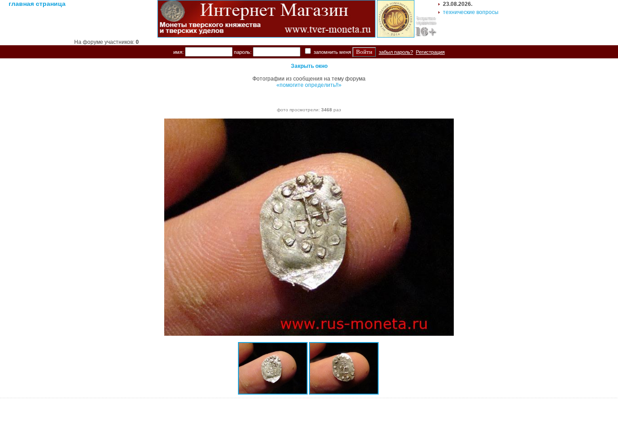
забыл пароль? (396, 52)
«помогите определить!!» (309, 85)
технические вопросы (471, 12)
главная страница (37, 3)
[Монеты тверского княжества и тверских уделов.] (266, 36)
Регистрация (430, 52)
